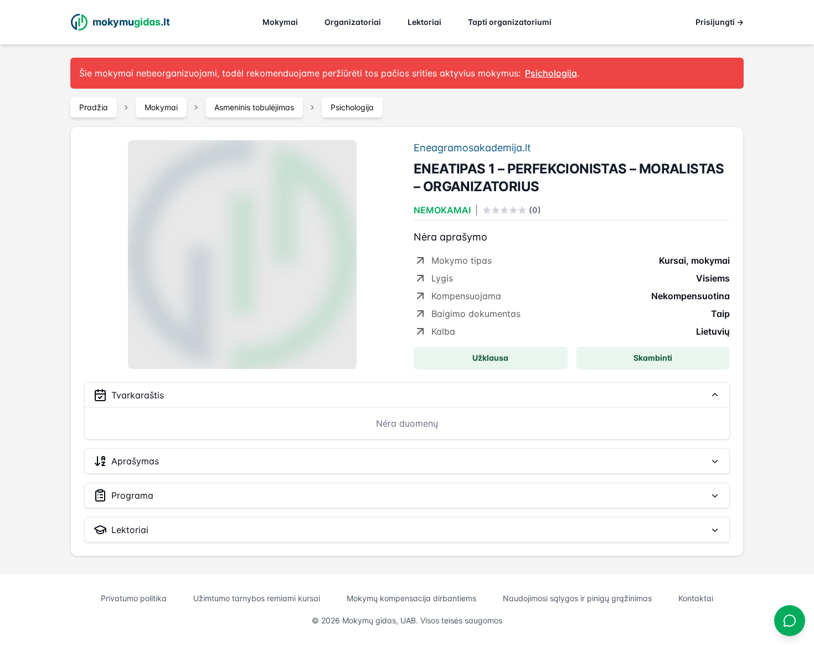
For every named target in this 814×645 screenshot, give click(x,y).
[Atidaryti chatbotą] (789, 620)
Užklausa (490, 357)
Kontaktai (695, 598)
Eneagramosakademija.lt (472, 147)
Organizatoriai (352, 22)
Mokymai (280, 22)
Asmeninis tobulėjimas (254, 107)
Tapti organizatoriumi (510, 22)
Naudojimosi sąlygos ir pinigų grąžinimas (577, 598)
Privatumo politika (134, 598)
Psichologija (352, 107)
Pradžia (93, 107)
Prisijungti (719, 22)
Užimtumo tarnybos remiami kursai (256, 598)
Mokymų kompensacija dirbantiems (411, 598)
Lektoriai (424, 22)
